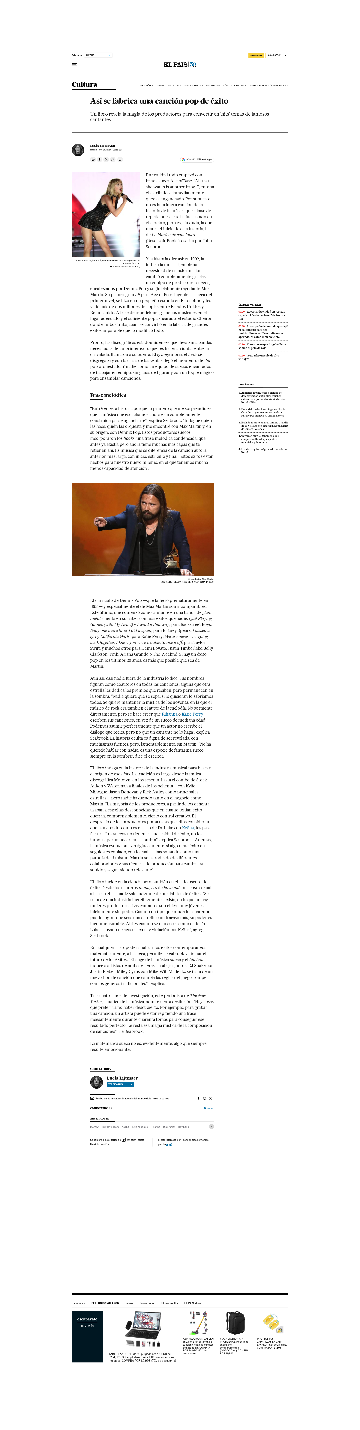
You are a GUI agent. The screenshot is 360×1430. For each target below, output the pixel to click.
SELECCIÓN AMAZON (105, 1303)
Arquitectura (213, 85)
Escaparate (79, 1303)
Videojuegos (239, 85)
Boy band (183, 1126)
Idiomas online (170, 1303)
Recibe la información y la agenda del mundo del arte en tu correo (132, 1098)
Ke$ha (125, 1126)
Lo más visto (246, 384)
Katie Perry (192, 714)
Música (150, 85)
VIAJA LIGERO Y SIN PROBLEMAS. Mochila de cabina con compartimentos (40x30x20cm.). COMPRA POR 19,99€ (234, 1346)
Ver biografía (116, 1084)
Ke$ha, (188, 827)
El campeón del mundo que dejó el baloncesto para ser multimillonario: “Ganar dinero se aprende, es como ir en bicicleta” (263, 332)
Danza (187, 85)
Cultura (84, 84)
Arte (179, 85)
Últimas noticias (279, 85)
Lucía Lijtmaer (102, 145)
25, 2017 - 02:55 (110, 150)
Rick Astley (169, 1126)
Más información (99, 1144)
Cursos (129, 1303)
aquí (169, 1144)
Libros (170, 85)
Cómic (227, 85)
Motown (94, 1126)
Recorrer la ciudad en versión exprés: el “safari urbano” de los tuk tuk (261, 315)
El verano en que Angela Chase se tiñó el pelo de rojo (262, 346)
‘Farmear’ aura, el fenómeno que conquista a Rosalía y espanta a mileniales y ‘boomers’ (260, 439)
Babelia (263, 85)
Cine (141, 85)
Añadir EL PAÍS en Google (199, 159)
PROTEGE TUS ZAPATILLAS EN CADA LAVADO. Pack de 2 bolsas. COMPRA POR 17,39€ (272, 1343)
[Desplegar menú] (75, 65)
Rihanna (170, 714)
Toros (252, 85)
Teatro (160, 85)
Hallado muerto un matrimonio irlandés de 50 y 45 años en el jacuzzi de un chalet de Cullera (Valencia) (264, 425)
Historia (198, 85)
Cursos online (147, 1303)
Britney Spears (110, 1126)
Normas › (209, 1108)
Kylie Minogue (140, 1126)
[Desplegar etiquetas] (211, 1126)
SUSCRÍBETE (256, 55)
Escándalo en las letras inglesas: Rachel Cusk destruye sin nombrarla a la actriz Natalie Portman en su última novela (264, 412)
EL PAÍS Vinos (192, 1303)
